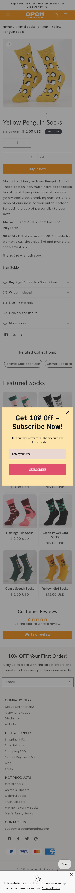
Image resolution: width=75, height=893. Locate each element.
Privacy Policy (51, 888)
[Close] (71, 874)
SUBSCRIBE (37, 469)
